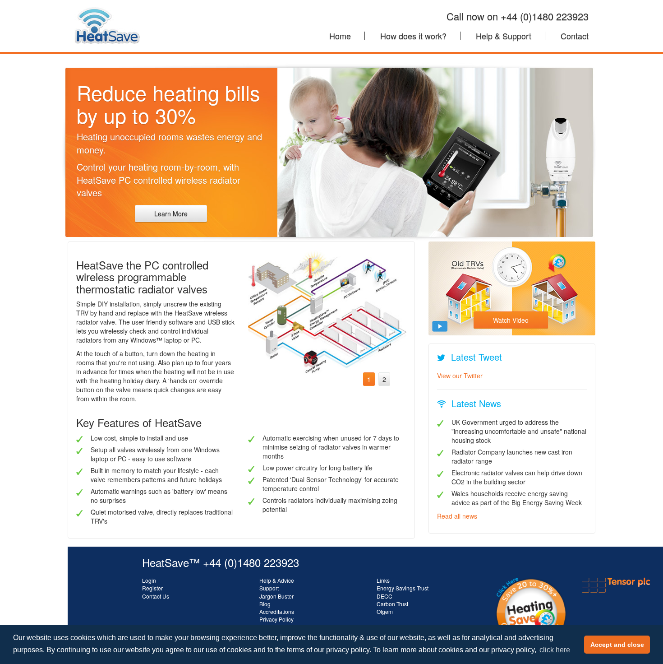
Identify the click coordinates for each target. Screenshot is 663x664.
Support (269, 588)
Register (152, 588)
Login (149, 580)
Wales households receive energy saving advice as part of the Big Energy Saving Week (516, 498)
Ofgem (385, 611)
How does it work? (413, 36)
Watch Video (511, 320)
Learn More (171, 213)
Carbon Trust (392, 604)
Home (340, 36)
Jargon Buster (276, 596)
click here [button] (554, 650)
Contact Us (155, 596)
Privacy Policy (276, 619)
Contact (575, 36)
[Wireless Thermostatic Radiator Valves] (107, 11)
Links (383, 580)
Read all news (457, 515)
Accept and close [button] (617, 644)
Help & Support (503, 36)
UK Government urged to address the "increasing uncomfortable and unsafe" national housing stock (518, 431)
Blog (265, 604)
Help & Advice (276, 580)
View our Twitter (460, 375)
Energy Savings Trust (402, 588)
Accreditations (276, 611)
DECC (384, 596)
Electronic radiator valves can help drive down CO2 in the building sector (516, 477)
